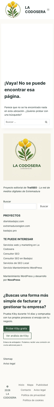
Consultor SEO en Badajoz (18, 258)
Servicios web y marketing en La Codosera (21, 247)
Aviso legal (9, 363)
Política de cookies (33, 400)
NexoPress (14, 279)
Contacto (26, 390)
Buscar (7, 201)
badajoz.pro (10, 230)
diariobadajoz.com (13, 221)
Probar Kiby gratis (16, 328)
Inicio (21, 384)
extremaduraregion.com (16, 226)
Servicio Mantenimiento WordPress (22, 267)
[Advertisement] (27, 49)
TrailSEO (32, 187)
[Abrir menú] (48, 9)
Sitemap (7, 359)
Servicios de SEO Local (16, 263)
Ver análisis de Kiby (17, 335)
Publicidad (42, 384)
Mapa (30, 384)
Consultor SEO (11, 253)
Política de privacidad (33, 395)
